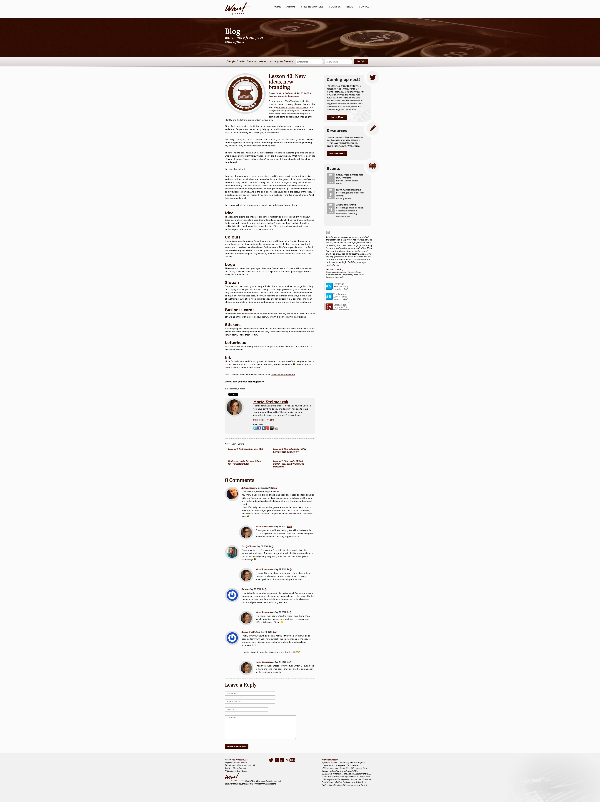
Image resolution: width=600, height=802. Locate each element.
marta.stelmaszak (239, 762)
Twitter (291, 107)
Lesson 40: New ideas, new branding (287, 81)
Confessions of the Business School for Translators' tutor (244, 462)
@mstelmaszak (239, 768)
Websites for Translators (283, 374)
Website (270, 420)
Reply (274, 488)
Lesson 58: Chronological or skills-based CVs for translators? (290, 450)
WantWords (241, 771)
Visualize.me (302, 107)
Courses (335, 6)
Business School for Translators (284, 96)
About (290, 6)
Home (277, 6)
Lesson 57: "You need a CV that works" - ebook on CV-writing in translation (288, 464)
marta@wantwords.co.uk (243, 765)
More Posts (259, 420)
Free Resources (312, 6)
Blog (349, 6)
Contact (365, 6)
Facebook (282, 107)
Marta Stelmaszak (270, 402)
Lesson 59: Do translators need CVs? (245, 449)
